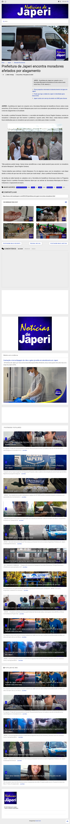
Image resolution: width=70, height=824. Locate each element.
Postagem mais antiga (58, 243)
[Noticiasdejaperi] (8, 1)
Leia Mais (24, 450)
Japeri (9, 62)
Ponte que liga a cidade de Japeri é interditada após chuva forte (16, 234)
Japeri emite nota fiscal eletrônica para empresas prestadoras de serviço (32, 584)
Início (3, 62)
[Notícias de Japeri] (35, 17)
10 (6, 649)
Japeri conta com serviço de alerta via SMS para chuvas (50, 98)
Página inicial (35, 243)
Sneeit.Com (38, 820)
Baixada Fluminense (19, 62)
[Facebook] (2, 1)
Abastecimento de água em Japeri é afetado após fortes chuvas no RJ (16, 217)
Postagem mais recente (11, 243)
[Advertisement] (16, 90)
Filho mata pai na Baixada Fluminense (19, 538)
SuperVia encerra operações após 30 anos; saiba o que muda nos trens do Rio (34, 561)
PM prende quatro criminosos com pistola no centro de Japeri (28, 491)
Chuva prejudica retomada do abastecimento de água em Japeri (49, 217)
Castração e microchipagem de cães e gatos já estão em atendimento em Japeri (30, 360)
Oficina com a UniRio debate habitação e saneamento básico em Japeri (32, 608)
